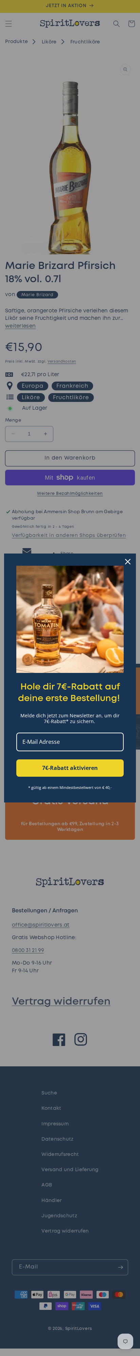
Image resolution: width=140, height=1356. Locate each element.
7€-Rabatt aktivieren (70, 768)
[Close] (128, 562)
